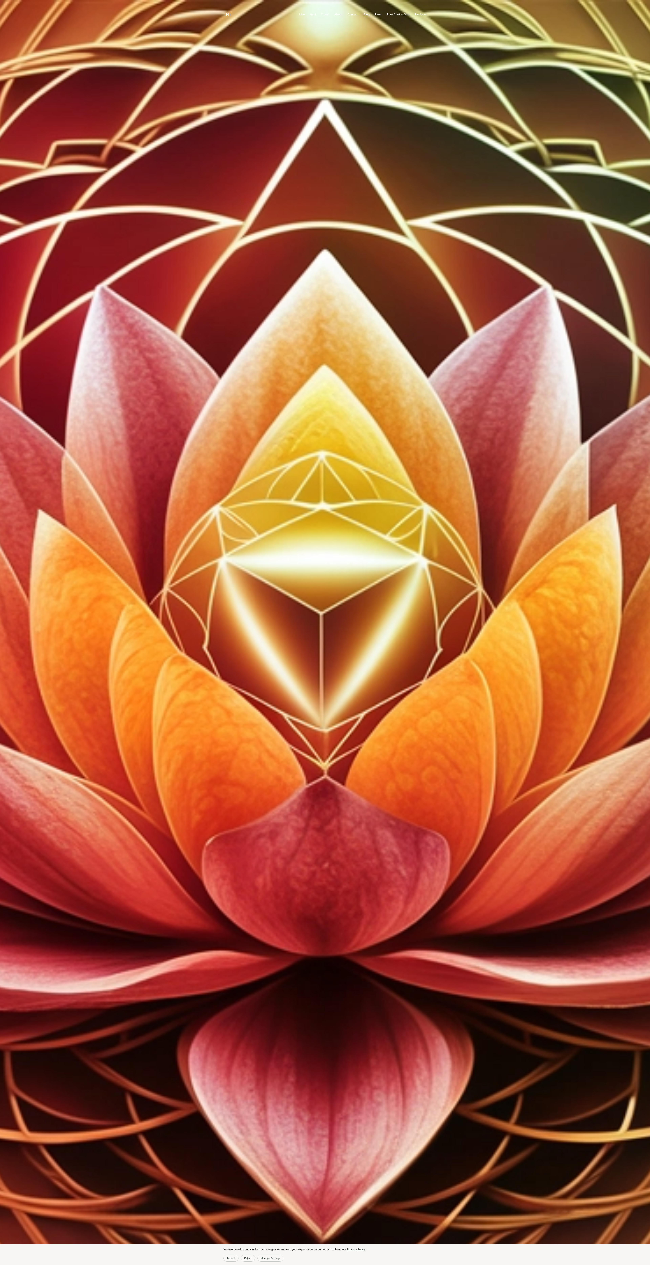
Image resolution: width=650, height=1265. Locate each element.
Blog (367, 14)
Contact (353, 14)
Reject (248, 1258)
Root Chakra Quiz (398, 14)
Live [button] (302, 14)
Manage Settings (270, 1258)
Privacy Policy (356, 1249)
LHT (227, 14)
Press (378, 14)
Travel (325, 14)
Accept (231, 1258)
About (338, 14)
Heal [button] (313, 14)
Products (421, 14)
